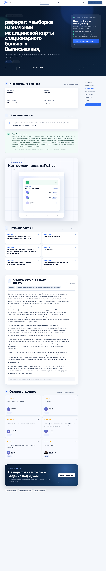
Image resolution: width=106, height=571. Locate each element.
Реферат (23, 9)
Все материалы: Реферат (25, 490)
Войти (85, 2)
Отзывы (54, 2)
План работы (88, 97)
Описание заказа (89, 88)
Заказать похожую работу (93, 104)
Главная (7, 9)
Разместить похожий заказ (84, 41)
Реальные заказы (44, 2)
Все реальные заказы (40, 490)
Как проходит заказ (90, 91)
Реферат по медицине (11, 490)
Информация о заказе (90, 85)
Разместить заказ (95, 3)
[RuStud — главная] (9, 2)
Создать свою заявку (66, 475)
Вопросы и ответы (63, 2)
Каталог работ (33, 2)
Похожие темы (89, 94)
